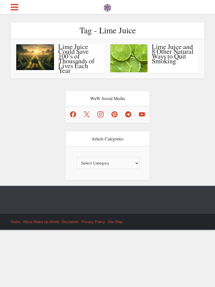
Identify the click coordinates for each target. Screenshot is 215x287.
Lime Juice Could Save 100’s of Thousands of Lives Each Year (76, 58)
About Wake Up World (41, 222)
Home (15, 222)
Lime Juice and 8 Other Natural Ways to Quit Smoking (172, 53)
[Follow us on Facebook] (73, 114)
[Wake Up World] (107, 6)
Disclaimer (70, 222)
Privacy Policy (93, 222)
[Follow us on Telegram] (128, 114)
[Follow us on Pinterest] (114, 114)
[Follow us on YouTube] (142, 114)
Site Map (115, 222)
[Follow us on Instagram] (100, 114)
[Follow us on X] (87, 114)
